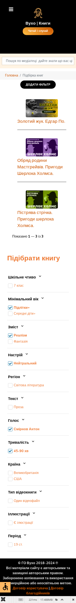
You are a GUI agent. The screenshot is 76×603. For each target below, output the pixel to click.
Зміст (13, 327)
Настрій (16, 355)
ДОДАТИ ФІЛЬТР (38, 84)
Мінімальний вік (23, 299)
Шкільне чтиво (22, 277)
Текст (13, 399)
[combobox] (38, 61)
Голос (14, 421)
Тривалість (19, 443)
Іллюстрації (19, 514)
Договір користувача (30, 588)
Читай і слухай (38, 31)
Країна (14, 464)
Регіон (14, 377)
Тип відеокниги (23, 492)
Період (15, 536)
